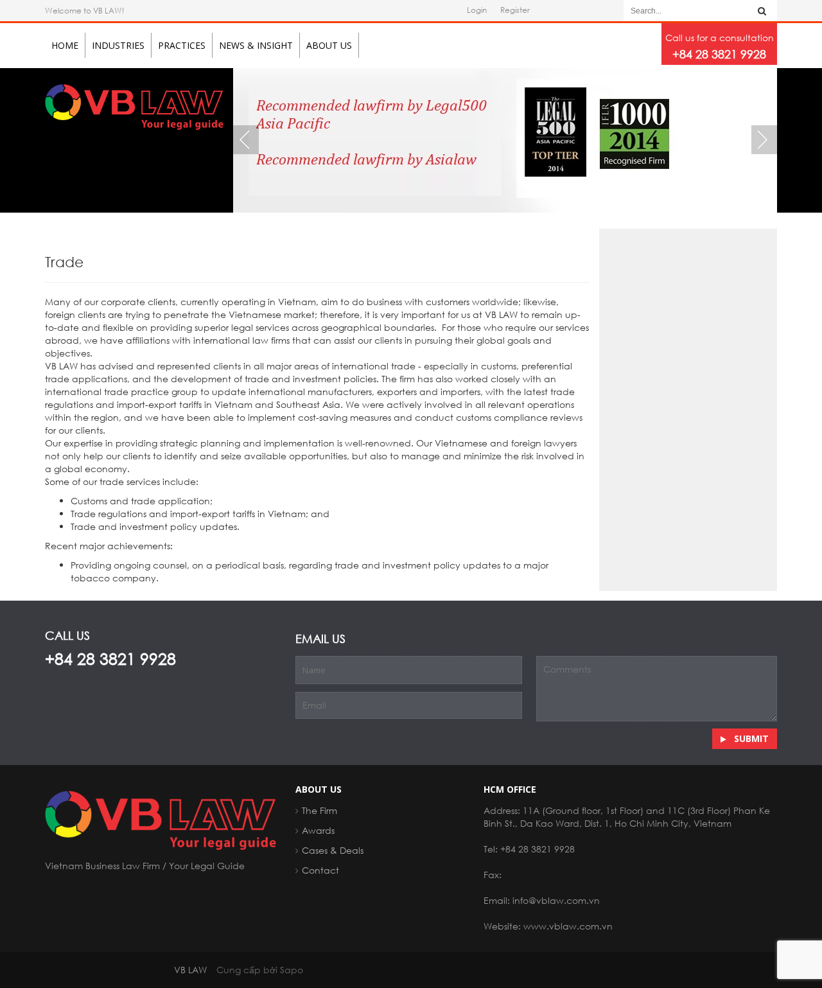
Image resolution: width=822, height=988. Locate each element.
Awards (318, 830)
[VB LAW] (134, 106)
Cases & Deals (332, 850)
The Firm (319, 810)
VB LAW (190, 970)
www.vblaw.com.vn (568, 926)
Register (515, 9)
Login (477, 9)
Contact (320, 870)
